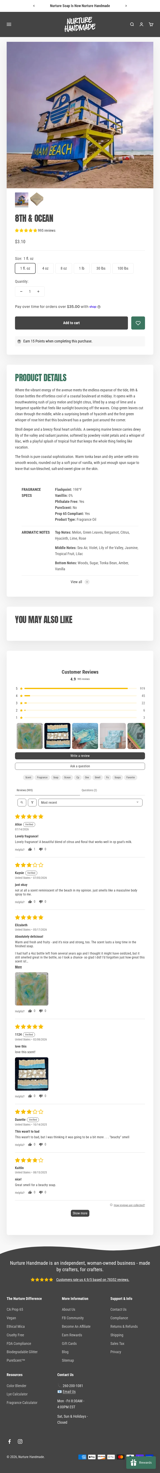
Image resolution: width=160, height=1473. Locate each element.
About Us (68, 1309)
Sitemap (68, 1360)
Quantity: (21, 281)
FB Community (73, 1318)
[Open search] (22, 802)
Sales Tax (117, 1343)
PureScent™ (16, 1360)
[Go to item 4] (113, 736)
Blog (65, 1352)
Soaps (118, 777)
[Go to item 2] (36, 199)
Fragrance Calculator (22, 1402)
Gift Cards (69, 1343)
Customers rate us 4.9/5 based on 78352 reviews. (92, 1279)
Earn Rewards (72, 1335)
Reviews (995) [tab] (25, 790)
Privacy (115, 1352)
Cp (77, 777)
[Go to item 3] (85, 736)
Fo (107, 777)
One (87, 777)
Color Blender (16, 1386)
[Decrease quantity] (21, 291)
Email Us (69, 1391)
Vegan (11, 1318)
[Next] (126, 6)
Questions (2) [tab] (89, 790)
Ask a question (80, 766)
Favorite (130, 777)
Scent (28, 777)
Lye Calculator (17, 1394)
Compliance (119, 1318)
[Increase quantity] (38, 291)
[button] (26, 230)
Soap (55, 777)
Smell (97, 777)
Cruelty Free (15, 1335)
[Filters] (32, 802)
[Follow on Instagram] (20, 1441)
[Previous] (34, 6)
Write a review (80, 756)
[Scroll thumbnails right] (140, 736)
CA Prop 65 (15, 1309)
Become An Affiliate (76, 1326)
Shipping (116, 1335)
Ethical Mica (16, 1326)
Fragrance (42, 777)
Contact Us (118, 1309)
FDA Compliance (19, 1343)
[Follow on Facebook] (9, 1441)
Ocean (67, 777)
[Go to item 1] (21, 199)
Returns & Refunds (124, 1326)
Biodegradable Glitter (22, 1352)
